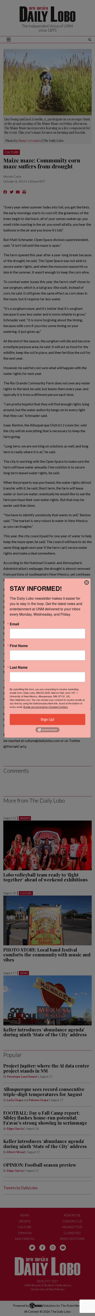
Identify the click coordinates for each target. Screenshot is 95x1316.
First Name (19, 645)
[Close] (86, 582)
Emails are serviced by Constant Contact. (45, 707)
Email (14, 624)
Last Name (19, 667)
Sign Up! (47, 719)
